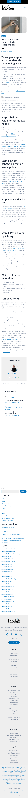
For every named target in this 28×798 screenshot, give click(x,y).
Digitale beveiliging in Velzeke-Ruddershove (12, 538)
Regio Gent (14, 757)
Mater (3, 767)
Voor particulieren (14, 733)
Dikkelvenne (23, 771)
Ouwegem (8, 770)
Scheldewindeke (21, 780)
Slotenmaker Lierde (6, 599)
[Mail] (15, 377)
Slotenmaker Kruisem (7, 589)
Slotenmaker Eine (5, 574)
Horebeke (8, 772)
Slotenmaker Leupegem (7, 596)
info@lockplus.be (14, 655)
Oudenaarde (4, 766)
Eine (16, 766)
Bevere (9, 766)
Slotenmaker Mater (6, 604)
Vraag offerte (14, 661)
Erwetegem (9, 783)
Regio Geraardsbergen (14, 753)
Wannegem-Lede (11, 771)
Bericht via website (14, 659)
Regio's (14, 747)
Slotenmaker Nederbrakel (8, 549)
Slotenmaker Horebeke (7, 583)
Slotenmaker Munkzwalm (8, 611)
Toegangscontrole (14, 706)
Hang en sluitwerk (14, 700)
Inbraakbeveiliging (6, 506)
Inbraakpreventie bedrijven (14, 715)
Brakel (4, 772)
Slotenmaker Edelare (6, 571)
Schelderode (14, 780)
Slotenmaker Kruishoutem (8, 591)
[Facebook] (9, 377)
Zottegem (18, 776)
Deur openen (14, 694)
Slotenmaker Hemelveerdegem (9, 579)
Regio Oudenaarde (14, 750)
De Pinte (23, 778)
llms (23, 791)
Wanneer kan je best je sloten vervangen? (12, 412)
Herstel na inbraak (14, 698)
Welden (20, 767)
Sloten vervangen (14, 692)
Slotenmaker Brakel (6, 566)
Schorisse (6, 776)
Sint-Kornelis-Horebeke (15, 772)
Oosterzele (9, 780)
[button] (14, 1)
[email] (16, 634)
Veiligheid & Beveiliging (7, 520)
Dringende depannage (14, 690)
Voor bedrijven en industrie (14, 735)
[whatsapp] (11, 634)
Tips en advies (14, 719)
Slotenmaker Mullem (6, 609)
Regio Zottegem (14, 755)
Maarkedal (12, 775)
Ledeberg (24, 770)
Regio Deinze (14, 760)
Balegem (18, 779)
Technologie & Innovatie (7, 518)
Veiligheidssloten (14, 704)
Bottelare (4, 780)
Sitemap (11, 792)
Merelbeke (19, 778)
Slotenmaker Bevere (6, 564)
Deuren (3, 501)
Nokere (10, 768)
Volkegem (17, 767)
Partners (16, 792)
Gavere (18, 768)
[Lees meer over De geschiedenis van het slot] (9, 397)
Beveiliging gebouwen (14, 713)
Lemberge (5, 782)
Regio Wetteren (14, 758)
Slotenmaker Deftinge (7, 569)
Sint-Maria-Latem (10, 774)
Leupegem (23, 766)
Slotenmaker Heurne (6, 581)
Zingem (14, 768)
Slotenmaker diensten (7, 515)
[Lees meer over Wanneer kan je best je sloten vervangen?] (14, 408)
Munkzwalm (17, 771)
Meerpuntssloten (14, 702)
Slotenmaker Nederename (8, 551)
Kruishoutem (4, 771)
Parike (10, 776)
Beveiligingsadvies (14, 711)
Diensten (14, 686)
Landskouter (17, 782)
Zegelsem (13, 776)
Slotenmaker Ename (6, 576)
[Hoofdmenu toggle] (25, 7)
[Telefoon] (12, 377)
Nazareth (3, 770)
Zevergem (17, 770)
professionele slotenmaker (10, 339)
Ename (19, 766)
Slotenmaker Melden (6, 606)
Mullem (12, 770)
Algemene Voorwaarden (15, 791)
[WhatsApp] (18, 377)
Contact (14, 649)
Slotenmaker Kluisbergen (7, 586)
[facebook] (7, 634)
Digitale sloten (5, 503)
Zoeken (3, 488)
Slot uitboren (14, 696)
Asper (24, 767)
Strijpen (9, 778)
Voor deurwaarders (14, 739)
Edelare (12, 766)
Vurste (12, 782)
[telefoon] (20, 634)
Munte (9, 782)
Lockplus (18, 788)
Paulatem (22, 782)
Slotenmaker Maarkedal (7, 601)
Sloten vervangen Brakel (7, 527)
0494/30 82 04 (14, 653)
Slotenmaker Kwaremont (7, 594)
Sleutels (3, 511)
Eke (20, 770)
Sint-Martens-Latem (6, 779)
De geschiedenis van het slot (14, 400)
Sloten (3, 513)
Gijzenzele (23, 779)
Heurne (6, 768)
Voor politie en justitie (14, 741)
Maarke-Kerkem (18, 775)
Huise (3, 768)
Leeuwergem (18, 783)
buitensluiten (8, 82)
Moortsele (14, 778)
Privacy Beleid (6, 791)
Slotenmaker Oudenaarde (8, 561)
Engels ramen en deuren (14, 717)
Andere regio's (14, 762)
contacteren (6, 352)
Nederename (11, 767)
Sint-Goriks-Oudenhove (18, 774)
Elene (14, 783)
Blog (2, 498)
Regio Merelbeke (14, 752)
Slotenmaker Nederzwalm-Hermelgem (11, 554)
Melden (6, 767)
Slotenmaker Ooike (6, 556)
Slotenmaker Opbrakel (7, 558)
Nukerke (23, 775)
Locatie (3, 508)
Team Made (22, 795)
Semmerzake (22, 768)
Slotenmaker (14, 729)
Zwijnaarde (13, 779)
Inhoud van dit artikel (7, 51)
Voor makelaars (14, 737)
